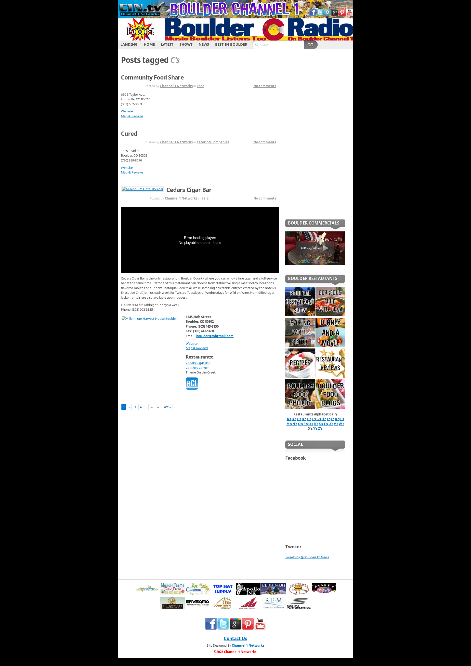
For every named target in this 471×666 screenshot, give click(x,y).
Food (200, 86)
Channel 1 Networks (176, 86)
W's (341, 424)
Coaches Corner (197, 367)
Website (127, 111)
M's (289, 424)
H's (324, 419)
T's (326, 424)
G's (318, 419)
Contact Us (235, 638)
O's (300, 424)
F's (314, 419)
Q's (310, 424)
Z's (320, 428)
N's (294, 424)
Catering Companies (213, 142)
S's (321, 424)
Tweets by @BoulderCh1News (307, 557)
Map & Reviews (132, 116)
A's (289, 419)
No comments (264, 86)
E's (309, 419)
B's (294, 419)
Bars (205, 198)
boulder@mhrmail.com (215, 336)
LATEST (167, 44)
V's (336, 424)
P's (305, 424)
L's (342, 419)
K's (337, 419)
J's (332, 419)
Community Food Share (152, 77)
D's (304, 419)
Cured (129, 133)
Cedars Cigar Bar (189, 190)
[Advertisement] (315, 137)
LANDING (129, 44)
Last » (166, 407)
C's (299, 419)
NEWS (204, 44)
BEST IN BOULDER (231, 44)
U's (330, 424)
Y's (315, 428)
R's (316, 424)
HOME (149, 44)
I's (328, 419)
